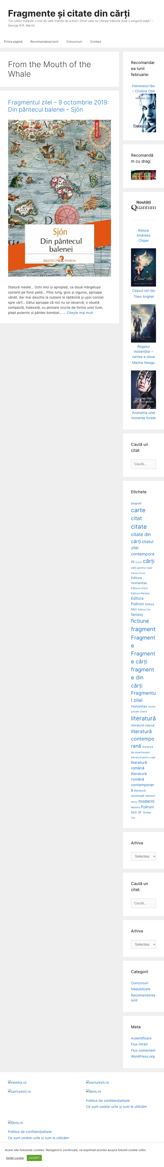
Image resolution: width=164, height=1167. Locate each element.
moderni (146, 801)
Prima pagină (13, 41)
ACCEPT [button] (34, 1157)
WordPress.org (143, 1056)
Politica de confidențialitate (108, 1101)
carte (138, 510)
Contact (95, 41)
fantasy (137, 614)
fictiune (140, 621)
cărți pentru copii (141, 567)
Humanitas (139, 706)
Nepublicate (140, 989)
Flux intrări (139, 1044)
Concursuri (74, 41)
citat (136, 518)
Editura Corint (138, 573)
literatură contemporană (142, 738)
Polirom (147, 807)
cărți (148, 561)
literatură (143, 718)
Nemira (135, 807)
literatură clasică (142, 725)
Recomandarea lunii (44, 41)
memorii (150, 795)
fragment (143, 629)
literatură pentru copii (143, 757)
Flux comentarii (143, 1050)
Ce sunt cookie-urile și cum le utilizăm (116, 1107)
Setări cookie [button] (15, 1158)
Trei (133, 817)
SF (140, 812)
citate (139, 526)
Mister (134, 802)
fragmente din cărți (142, 677)
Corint (138, 562)
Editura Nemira (140, 593)
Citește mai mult (80, 313)
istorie (151, 706)
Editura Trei (144, 609)
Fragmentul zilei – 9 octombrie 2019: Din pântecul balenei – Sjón (58, 106)
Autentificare (141, 1038)
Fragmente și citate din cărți (69, 13)
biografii (136, 503)
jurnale (135, 711)
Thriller (147, 812)
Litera (143, 711)
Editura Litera (139, 588)
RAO (134, 812)
